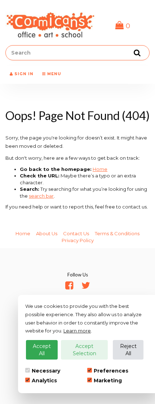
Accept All (42, 350)
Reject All (128, 350)
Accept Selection (84, 350)
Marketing (108, 380)
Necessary (46, 371)
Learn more (77, 331)
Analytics (44, 380)
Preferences (111, 371)
